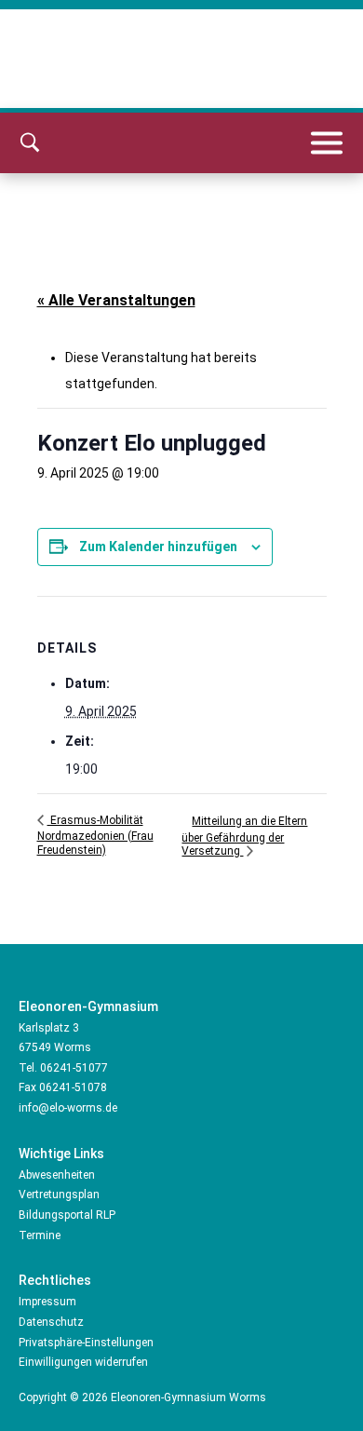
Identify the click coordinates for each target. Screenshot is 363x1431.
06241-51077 (74, 1067)
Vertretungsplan (59, 1194)
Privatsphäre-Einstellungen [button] (86, 1342)
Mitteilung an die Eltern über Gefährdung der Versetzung (244, 836)
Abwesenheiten (57, 1174)
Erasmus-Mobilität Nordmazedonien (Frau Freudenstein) (95, 835)
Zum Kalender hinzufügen (158, 546)
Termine (39, 1235)
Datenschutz (51, 1322)
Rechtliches (55, 1280)
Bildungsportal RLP (67, 1215)
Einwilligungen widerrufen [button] (83, 1362)
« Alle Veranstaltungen (116, 300)
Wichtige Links (61, 1153)
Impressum (47, 1301)
